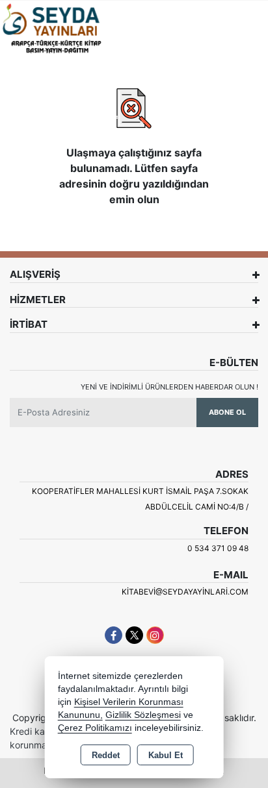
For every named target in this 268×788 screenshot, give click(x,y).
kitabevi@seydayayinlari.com (185, 592)
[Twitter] (134, 635)
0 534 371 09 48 (217, 548)
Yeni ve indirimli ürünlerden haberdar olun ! (169, 386)
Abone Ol (227, 412)
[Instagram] (155, 635)
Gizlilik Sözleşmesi (143, 715)
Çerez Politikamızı (95, 728)
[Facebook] (113, 635)
